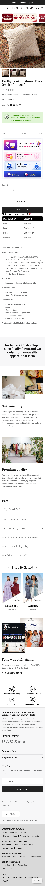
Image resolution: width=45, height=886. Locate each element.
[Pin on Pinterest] (14, 105)
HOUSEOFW (11, 820)
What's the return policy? (14, 555)
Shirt (16, 844)
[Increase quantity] (14, 190)
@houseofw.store (12, 673)
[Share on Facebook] (11, 105)
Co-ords (35, 836)
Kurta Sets (6, 857)
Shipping (15, 94)
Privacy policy (19, 802)
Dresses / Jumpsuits (10, 832)
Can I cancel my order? (13, 528)
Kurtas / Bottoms (19, 857)
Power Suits (24, 836)
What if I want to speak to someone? (20, 537)
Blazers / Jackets (10, 836)
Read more (27, 120)
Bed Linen (6, 877)
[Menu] (3, 8)
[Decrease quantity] (4, 190)
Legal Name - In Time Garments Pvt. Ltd (28, 820)
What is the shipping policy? (16, 546)
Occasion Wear (9, 869)
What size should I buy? (14, 519)
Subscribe (22, 789)
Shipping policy (31, 802)
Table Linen (17, 877)
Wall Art (6, 881)
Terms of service (7, 802)
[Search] (8, 8)
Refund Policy (6, 805)
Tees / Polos (7, 844)
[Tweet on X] (8, 105)
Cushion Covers (31, 877)
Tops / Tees (25, 832)
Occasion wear (35, 857)
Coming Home (10, 99)
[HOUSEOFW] (22, 8)
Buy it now (22, 210)
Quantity (5, 185)
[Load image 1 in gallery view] (22, 45)
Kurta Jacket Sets (20, 865)
